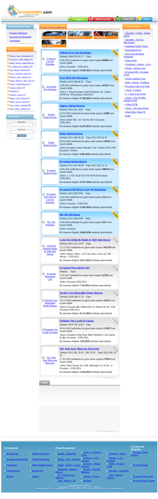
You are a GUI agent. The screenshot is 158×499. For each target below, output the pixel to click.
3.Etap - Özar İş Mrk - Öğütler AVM (135, 99)
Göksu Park (131, 60)
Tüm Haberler (13, 470)
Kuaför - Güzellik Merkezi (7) (20, 84)
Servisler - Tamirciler (119, 470)
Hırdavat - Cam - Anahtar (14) (20, 77)
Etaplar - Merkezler (66, 453)
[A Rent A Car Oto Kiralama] (50, 64)
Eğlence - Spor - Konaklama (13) (21, 56)
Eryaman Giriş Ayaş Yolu (137, 86)
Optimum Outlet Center (136, 46)
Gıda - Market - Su (66, 480)
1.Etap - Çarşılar (133, 90)
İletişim (9, 476)
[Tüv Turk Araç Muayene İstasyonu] (50, 363)
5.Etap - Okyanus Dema (137, 108)
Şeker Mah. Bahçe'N (135, 112)
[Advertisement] (79, 408)
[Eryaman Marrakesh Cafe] (50, 279)
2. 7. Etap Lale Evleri (135, 94)
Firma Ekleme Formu (42, 465)
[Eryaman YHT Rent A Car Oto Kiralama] (50, 202)
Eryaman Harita (140, 465)
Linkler (35, 476)
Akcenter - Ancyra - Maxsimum (134, 41)
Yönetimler (14, 40)
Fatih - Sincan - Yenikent (137, 82)
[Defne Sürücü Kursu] (50, 145)
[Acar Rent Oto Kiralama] (50, 89)
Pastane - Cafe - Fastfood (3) (20, 98)
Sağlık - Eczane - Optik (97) (20, 102)
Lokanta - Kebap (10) (17, 88)
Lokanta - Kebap (91, 476)
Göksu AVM (131, 104)
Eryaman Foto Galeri (143, 476)
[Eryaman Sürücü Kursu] (50, 173)
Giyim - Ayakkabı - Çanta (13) (20, 73)
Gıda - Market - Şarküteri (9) (20, 70)
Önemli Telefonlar (18, 33)
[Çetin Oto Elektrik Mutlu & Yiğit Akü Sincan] (50, 254)
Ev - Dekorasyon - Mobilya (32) (21, 66)
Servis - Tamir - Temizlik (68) (20, 105)
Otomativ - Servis (117, 453)
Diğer (128, 116)
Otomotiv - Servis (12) (18, 95)
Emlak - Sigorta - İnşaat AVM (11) (22, 63)
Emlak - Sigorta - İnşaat (68, 465)
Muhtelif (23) (14, 91)
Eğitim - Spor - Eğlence (68, 459)
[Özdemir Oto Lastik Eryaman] (50, 332)
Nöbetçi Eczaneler (41, 453)
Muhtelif (87, 480)
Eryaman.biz (12, 453)
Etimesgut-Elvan (133, 50)
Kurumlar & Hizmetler (21, 37)
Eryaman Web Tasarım (144, 480)
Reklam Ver (37, 470)
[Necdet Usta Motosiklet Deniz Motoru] (50, 305)
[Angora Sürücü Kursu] (50, 117)
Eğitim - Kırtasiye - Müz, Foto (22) (22, 80)
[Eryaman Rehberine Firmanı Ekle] (126, 20)
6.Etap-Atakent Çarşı (135, 78)
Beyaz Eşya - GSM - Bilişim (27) (21, 59)
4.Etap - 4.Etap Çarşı (135, 68)
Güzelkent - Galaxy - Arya (138, 64)
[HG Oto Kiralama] (50, 224)
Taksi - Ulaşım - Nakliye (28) (20, 109)
